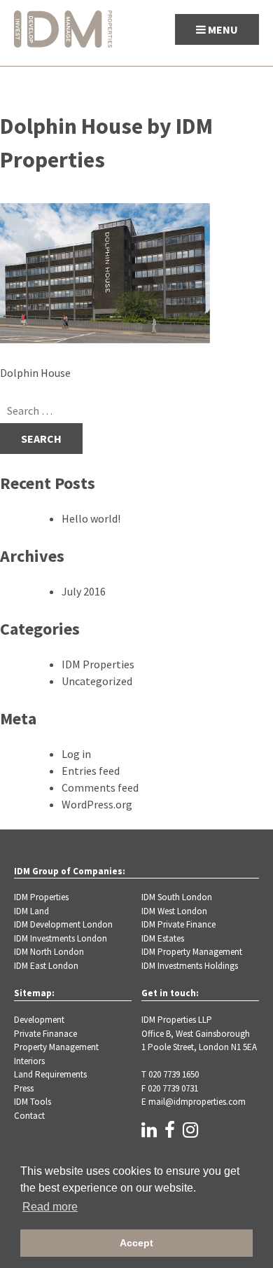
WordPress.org (97, 804)
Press (24, 1088)
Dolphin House (35, 373)
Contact (29, 1116)
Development (39, 1020)
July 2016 (84, 591)
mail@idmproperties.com (197, 1102)
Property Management (56, 1047)
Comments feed (100, 787)
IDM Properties (98, 664)
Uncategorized (97, 681)
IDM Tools (32, 1102)
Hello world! (91, 518)
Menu (222, 29)
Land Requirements (50, 1074)
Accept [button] (136, 1242)
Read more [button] (50, 1207)
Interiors (29, 1061)
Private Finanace (45, 1034)
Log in (76, 754)
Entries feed (91, 771)
